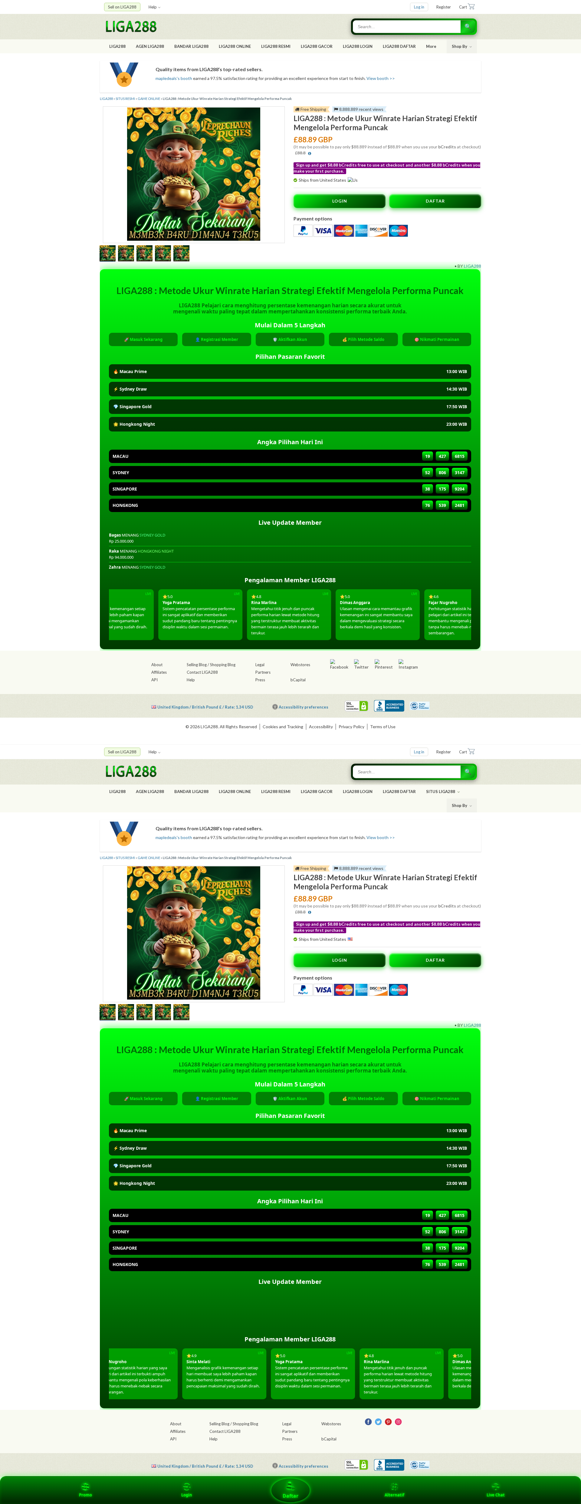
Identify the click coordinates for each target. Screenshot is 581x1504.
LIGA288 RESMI (275, 46)
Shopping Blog (222, 664)
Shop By (460, 46)
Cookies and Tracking (283, 726)
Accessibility (321, 726)
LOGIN (339, 200)
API (154, 679)
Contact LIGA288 (202, 672)
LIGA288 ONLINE (235, 46)
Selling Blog (197, 664)
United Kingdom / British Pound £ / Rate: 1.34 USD (205, 707)
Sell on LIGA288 (122, 7)
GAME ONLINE (149, 99)
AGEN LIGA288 (150, 46)
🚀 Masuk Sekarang (143, 339)
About (156, 664)
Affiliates (159, 672)
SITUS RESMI (125, 99)
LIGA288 (117, 46)
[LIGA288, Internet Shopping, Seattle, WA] (389, 706)
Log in (419, 7)
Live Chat (496, 1495)
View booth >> (380, 78)
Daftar (290, 1495)
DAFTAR (435, 200)
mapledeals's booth (174, 78)
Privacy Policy (351, 726)
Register (443, 7)
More (431, 46)
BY (460, 266)
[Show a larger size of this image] (108, 254)
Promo (85, 1495)
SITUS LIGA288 (441, 791)
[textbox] (407, 27)
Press (260, 679)
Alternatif (394, 1495)
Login (186, 1495)
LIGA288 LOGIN (358, 46)
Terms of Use (383, 726)
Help (153, 7)
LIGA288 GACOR (317, 46)
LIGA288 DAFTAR (399, 46)
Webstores (300, 664)
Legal (259, 664)
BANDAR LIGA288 (191, 46)
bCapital (298, 679)
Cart (463, 7)
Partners (263, 672)
